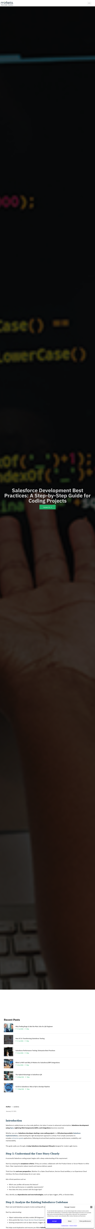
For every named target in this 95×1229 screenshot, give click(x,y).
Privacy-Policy (73, 1225)
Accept (54, 1221)
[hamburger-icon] (89, 3)
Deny (69, 1221)
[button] (91, 1207)
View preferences (85, 1221)
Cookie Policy (65, 1225)
